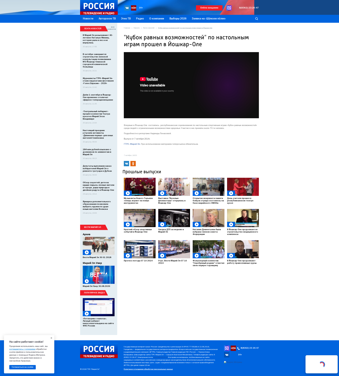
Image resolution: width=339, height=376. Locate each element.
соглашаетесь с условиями (22, 349)
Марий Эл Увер (92, 263)
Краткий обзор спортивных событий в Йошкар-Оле (138, 231)
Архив (86, 234)
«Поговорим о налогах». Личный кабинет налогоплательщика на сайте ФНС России (98, 322)
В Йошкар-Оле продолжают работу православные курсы (242, 262)
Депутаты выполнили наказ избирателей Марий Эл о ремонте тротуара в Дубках (97, 168)
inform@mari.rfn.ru (160, 357)
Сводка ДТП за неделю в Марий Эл (171, 231)
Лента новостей (148, 28)
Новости (137, 28)
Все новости (111, 28)
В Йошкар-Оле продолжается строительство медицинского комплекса (242, 232)
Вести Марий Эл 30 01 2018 (97, 257)
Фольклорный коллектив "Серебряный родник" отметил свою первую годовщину (208, 263)
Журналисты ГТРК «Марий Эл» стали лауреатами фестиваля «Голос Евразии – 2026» (98, 81)
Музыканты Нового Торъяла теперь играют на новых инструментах (138, 200)
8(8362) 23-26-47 (249, 8)
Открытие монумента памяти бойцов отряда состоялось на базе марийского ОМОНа (208, 200)
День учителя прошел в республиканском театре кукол (240, 200)
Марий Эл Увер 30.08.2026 (96, 286)
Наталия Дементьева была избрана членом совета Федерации (207, 232)
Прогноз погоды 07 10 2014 (138, 261)
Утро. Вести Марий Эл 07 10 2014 (172, 262)
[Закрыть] (51, 338)
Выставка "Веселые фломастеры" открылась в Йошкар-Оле (172, 200)
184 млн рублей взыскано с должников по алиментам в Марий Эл (97, 152)
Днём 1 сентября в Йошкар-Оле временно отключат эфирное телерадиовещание (98, 97)
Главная (127, 28)
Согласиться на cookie (22, 367)
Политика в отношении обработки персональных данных (148, 369)
